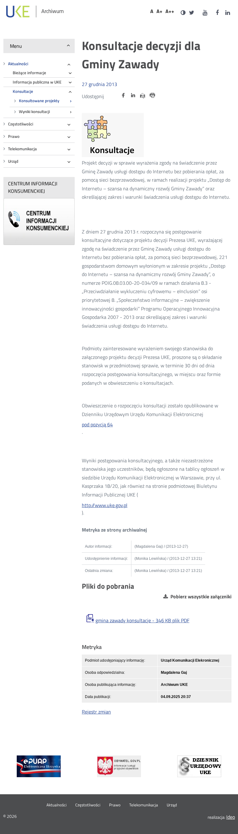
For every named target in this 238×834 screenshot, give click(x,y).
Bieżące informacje (29, 73)
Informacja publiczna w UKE (37, 82)
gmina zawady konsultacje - (142, 620)
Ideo (230, 817)
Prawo (14, 136)
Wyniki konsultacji (34, 112)
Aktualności (18, 64)
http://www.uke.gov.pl (104, 505)
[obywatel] (119, 766)
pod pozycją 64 (97, 424)
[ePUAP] (39, 766)
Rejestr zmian (96, 711)
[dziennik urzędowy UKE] (199, 766)
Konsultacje (23, 91)
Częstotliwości (20, 124)
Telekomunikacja (22, 149)
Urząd (13, 161)
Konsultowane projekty (39, 101)
